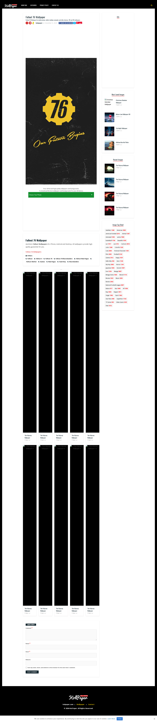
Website (28, 659)
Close (120, 719)
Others (29, 256)
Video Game (121, 302)
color (109, 247)
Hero (120, 261)
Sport (118, 295)
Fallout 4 (39, 259)
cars (116, 244)
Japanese (110, 268)
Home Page (24, 5)
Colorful (119, 247)
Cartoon (125, 244)
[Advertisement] (61, 42)
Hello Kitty (110, 261)
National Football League (115, 285)
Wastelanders (74, 262)
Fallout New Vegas (82, 259)
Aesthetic (110, 230)
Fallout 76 (48, 259)
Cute (109, 251)
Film (109, 254)
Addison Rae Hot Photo (122, 142)
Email (28, 652)
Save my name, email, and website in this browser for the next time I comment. (51, 667)
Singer (109, 295)
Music (119, 278)
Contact (91, 704)
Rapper (117, 292)
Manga (117, 271)
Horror (120, 264)
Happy (119, 257)
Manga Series (111, 275)
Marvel (123, 275)
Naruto (109, 281)
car (108, 244)
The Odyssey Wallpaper (28, 436)
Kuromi (121, 268)
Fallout (29, 259)
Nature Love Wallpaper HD (123, 114)
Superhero (121, 299)
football (118, 254)
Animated (110, 237)
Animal (126, 233)
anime (120, 237)
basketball (110, 240)
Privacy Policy (44, 5)
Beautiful (122, 240)
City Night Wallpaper (121, 128)
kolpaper (39, 23)
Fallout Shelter (31, 262)
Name (28, 643)
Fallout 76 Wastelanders (64, 259)
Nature (109, 288)
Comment (29, 628)
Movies (109, 278)
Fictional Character (121, 251)
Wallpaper (80, 704)
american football (113, 233)
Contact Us (55, 5)
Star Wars (110, 299)
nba (117, 288)
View (109, 305)
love (109, 271)
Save (80, 23)
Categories (33, 5)
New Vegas (52, 262)
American (121, 230)
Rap (108, 292)
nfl (125, 288)
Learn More (111, 719)
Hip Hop (110, 264)
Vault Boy (62, 262)
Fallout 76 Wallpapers (33, 252)
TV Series (110, 302)
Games (42, 262)
